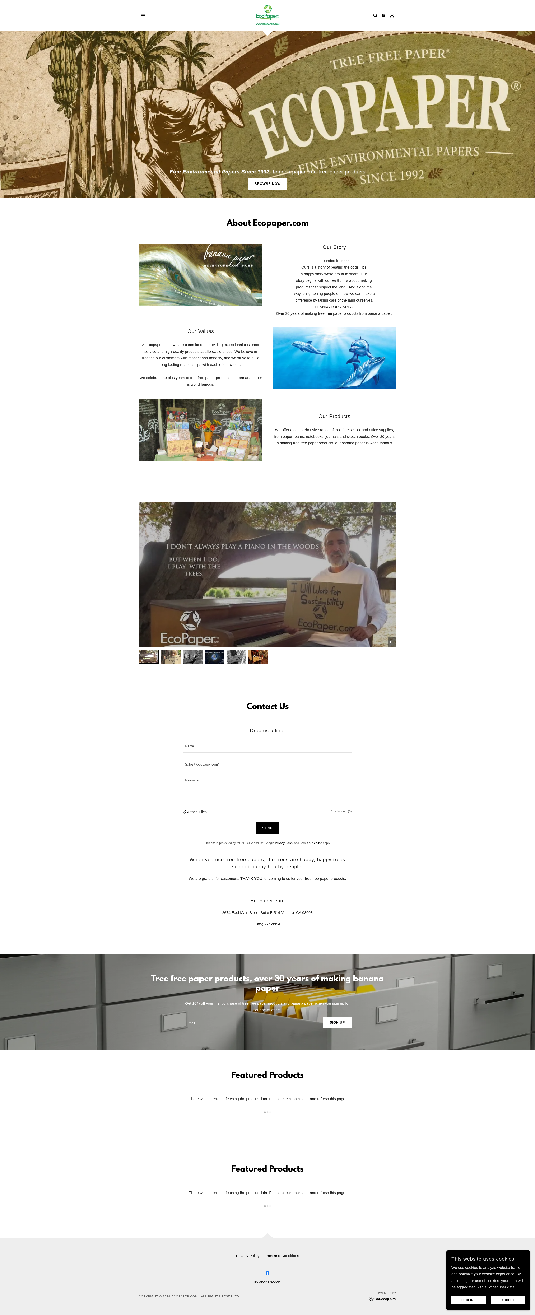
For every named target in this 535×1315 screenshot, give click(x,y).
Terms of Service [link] (311, 843)
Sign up (337, 1022)
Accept (508, 1300)
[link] (267, 15)
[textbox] (267, 746)
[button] (143, 15)
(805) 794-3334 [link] (267, 924)
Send (267, 828)
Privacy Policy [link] (284, 843)
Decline (468, 1300)
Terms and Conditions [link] (281, 1256)
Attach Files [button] (197, 812)
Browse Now (267, 184)
